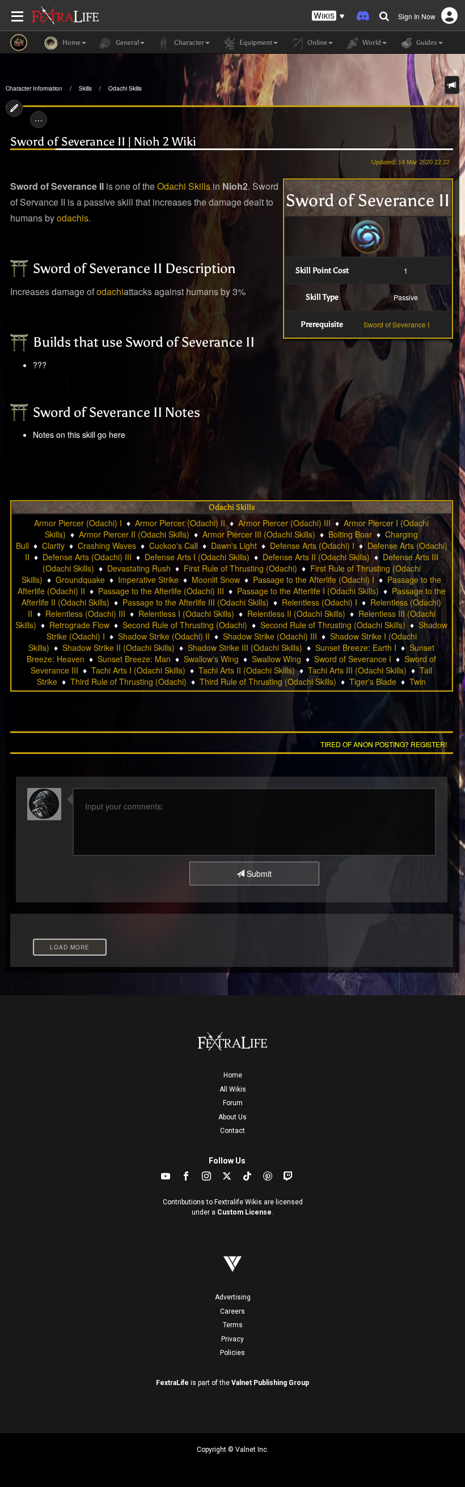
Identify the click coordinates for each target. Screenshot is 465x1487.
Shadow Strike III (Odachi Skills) (245, 647)
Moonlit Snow (216, 579)
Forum (233, 1103)
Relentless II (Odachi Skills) (296, 613)
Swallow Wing (276, 658)
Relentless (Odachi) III (85, 613)
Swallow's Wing (211, 658)
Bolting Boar (350, 534)
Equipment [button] (255, 42)
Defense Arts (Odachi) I (312, 545)
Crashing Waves (107, 545)
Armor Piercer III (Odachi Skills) (258, 534)
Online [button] (316, 42)
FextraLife (172, 1383)
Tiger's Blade (372, 681)
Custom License (244, 1212)
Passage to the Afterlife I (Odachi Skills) (308, 590)
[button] (328, 16)
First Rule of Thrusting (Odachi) (240, 568)
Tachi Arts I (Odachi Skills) (138, 670)
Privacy (232, 1339)
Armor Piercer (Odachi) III (284, 523)
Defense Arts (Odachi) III (87, 557)
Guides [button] (426, 42)
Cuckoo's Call (173, 545)
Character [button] (188, 42)
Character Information (34, 88)
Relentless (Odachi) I (319, 602)
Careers (232, 1311)
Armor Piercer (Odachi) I (78, 523)
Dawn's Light (234, 545)
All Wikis (232, 1089)
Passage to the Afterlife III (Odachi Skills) (195, 602)
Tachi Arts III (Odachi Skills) (357, 670)
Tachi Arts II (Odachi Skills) (246, 670)
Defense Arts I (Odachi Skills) (197, 557)
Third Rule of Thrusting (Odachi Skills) (268, 681)
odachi (110, 291)
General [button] (126, 42)
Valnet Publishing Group (270, 1383)
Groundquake (80, 579)
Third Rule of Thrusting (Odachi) (128, 681)
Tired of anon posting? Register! (383, 744)
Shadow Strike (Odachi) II (164, 636)
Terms (233, 1325)
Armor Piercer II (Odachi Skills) (134, 534)
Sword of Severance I (396, 324)
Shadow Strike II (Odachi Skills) (118, 647)
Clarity (53, 545)
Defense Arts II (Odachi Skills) (316, 557)
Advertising (233, 1297)
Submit (258, 873)
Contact (232, 1131)
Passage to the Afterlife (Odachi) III (161, 590)
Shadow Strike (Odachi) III (270, 636)
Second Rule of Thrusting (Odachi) (184, 624)
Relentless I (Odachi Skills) (186, 613)
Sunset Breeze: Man (134, 658)
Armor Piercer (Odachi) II (180, 523)
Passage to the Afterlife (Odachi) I (313, 579)
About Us (232, 1117)
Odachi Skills (125, 88)
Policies (232, 1353)
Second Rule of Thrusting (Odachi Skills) (332, 624)
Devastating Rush (139, 568)
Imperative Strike (148, 579)
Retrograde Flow (79, 624)
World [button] (371, 42)
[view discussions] (452, 85)
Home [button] (71, 42)
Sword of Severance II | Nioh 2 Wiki (103, 141)
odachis (72, 217)
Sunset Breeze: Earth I (355, 647)
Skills (85, 88)
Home (232, 1075)
